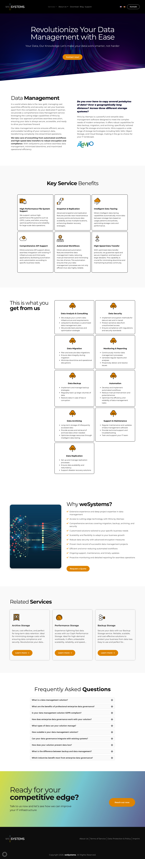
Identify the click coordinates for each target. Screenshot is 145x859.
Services (51, 7)
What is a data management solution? (50, 700)
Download (74, 7)
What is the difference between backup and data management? (62, 751)
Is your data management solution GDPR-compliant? (56, 713)
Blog (82, 7)
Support (88, 7)
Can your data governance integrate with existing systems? (60, 738)
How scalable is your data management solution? (55, 732)
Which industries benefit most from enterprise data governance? (62, 758)
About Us (62, 7)
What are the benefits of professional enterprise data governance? (63, 706)
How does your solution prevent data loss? (52, 745)
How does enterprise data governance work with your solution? (62, 719)
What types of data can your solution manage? (54, 725)
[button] (4, 854)
